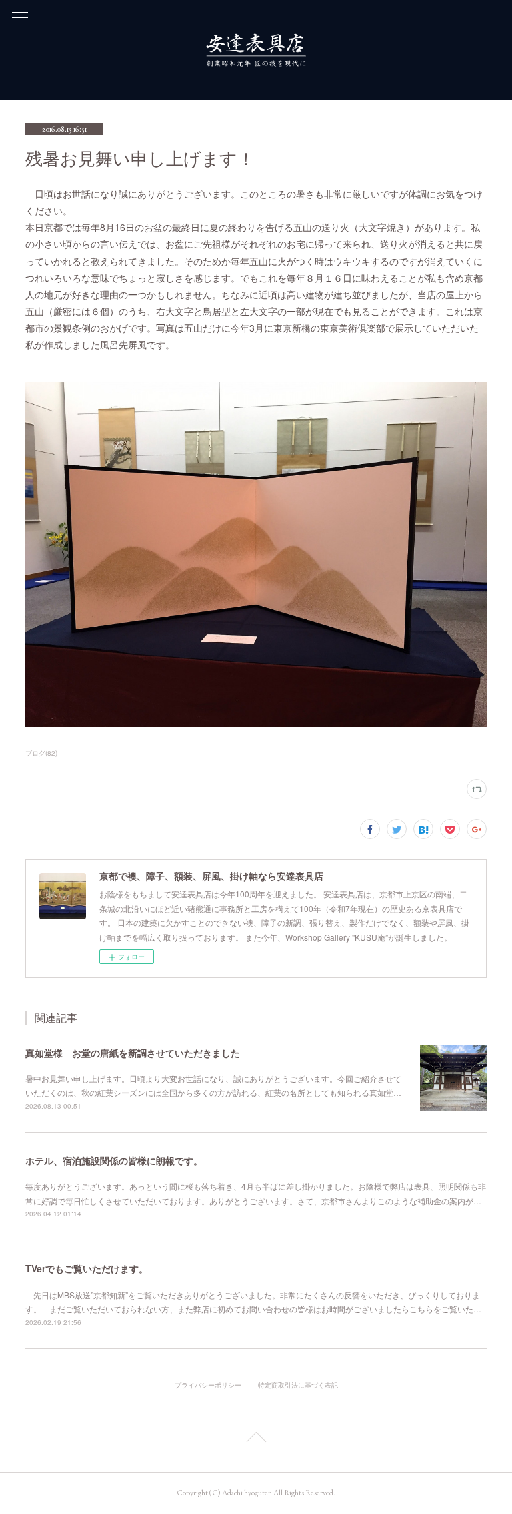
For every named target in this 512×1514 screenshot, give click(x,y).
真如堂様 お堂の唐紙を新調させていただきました (132, 1052)
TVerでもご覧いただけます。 (86, 1268)
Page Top (256, 1439)
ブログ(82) (41, 753)
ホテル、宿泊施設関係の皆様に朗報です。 (114, 1160)
